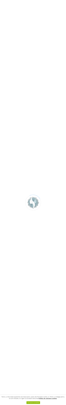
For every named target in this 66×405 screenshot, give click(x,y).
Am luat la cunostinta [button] (33, 402)
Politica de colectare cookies (47, 398)
